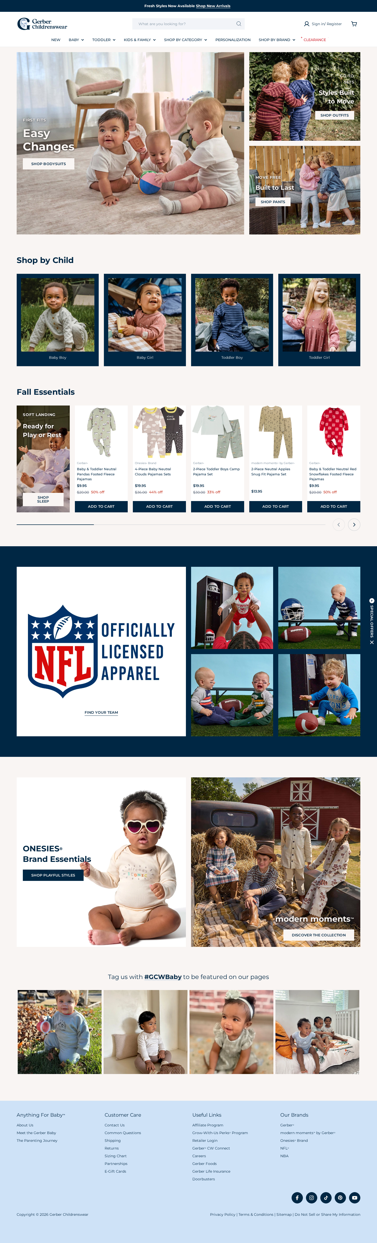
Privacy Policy (222, 1214)
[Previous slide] (339, 525)
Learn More (59, 1032)
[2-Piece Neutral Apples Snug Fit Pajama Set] (275, 432)
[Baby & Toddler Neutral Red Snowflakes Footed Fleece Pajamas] (333, 432)
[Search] (239, 24)
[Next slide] (354, 525)
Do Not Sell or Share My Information (327, 1214)
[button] (372, 621)
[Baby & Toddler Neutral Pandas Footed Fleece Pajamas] (101, 432)
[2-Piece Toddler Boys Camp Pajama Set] (217, 432)
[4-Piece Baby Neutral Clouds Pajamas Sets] (159, 432)
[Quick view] (120, 416)
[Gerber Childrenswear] (232, 608)
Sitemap (284, 1214)
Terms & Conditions (256, 1214)
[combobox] (188, 24)
